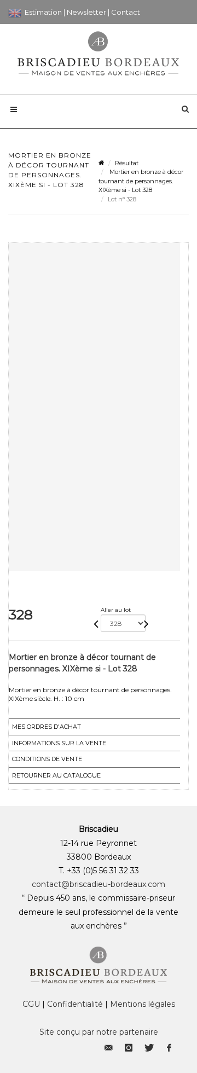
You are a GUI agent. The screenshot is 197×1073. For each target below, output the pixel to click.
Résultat (126, 163)
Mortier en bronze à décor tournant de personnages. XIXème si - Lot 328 (141, 181)
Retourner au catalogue (56, 775)
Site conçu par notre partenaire (98, 1032)
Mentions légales (142, 1004)
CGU (31, 1004)
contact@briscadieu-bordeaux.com (98, 884)
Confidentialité (75, 1004)
